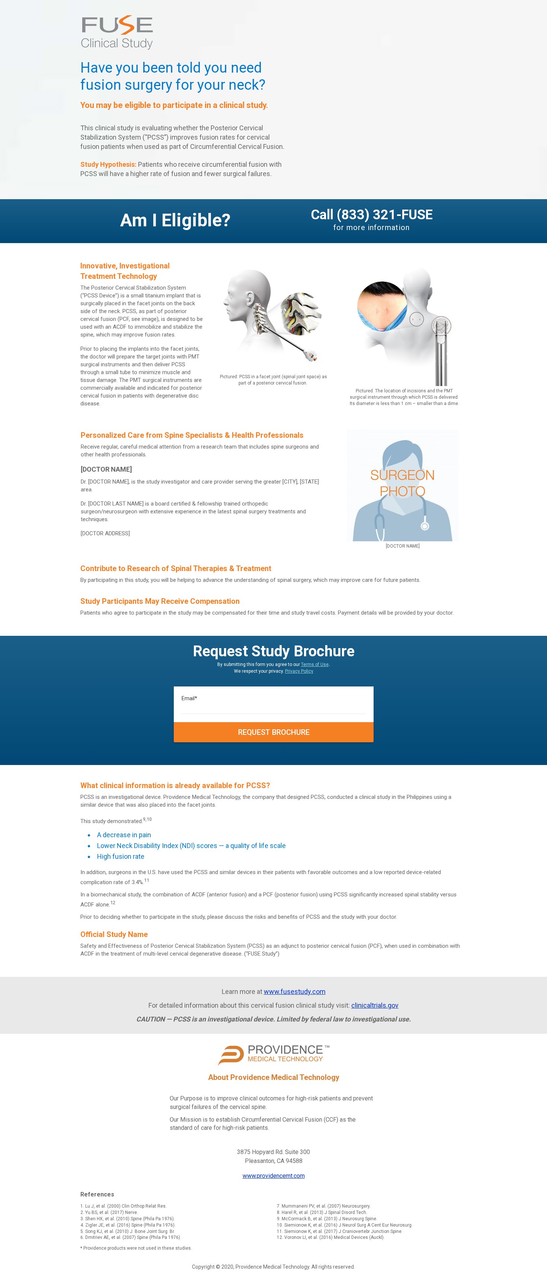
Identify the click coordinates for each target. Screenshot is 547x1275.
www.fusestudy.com (295, 991)
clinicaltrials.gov (375, 1005)
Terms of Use (315, 664)
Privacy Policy (299, 671)
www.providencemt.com (274, 1175)
